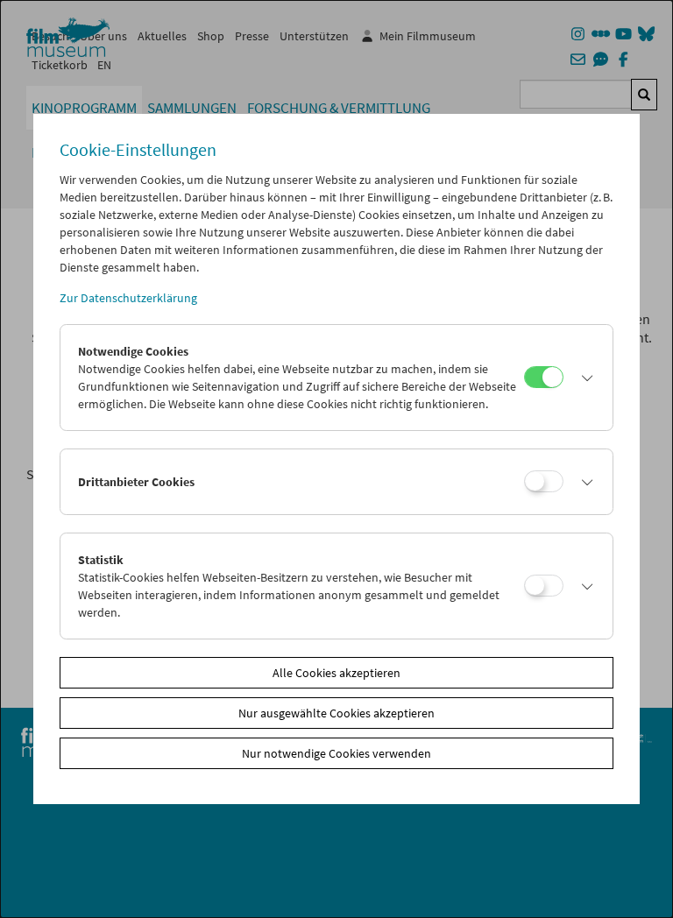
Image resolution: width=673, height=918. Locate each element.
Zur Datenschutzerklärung (128, 298)
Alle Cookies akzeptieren (336, 673)
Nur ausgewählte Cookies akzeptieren (336, 713)
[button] (583, 377)
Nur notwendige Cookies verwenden (336, 753)
